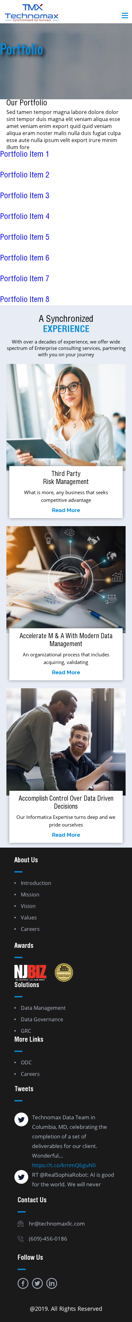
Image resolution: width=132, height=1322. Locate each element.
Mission (30, 894)
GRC (26, 1030)
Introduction (36, 883)
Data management (43, 1007)
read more (66, 510)
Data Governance (42, 1019)
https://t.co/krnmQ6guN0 (64, 1165)
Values (29, 917)
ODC (26, 1062)
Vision (28, 906)
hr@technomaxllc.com (57, 1223)
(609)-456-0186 (48, 1238)
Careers (30, 929)
